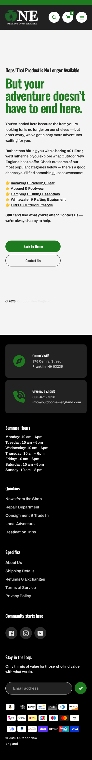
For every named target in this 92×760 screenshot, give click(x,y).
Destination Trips (20, 532)
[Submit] (81, 688)
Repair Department (22, 507)
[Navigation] (81, 17)
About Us (13, 563)
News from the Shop (23, 499)
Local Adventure (20, 524)
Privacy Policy (18, 596)
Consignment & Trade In (27, 515)
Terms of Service (20, 587)
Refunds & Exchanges (25, 579)
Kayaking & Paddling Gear (32, 183)
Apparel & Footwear (27, 188)
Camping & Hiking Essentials (35, 194)
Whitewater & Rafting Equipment (38, 199)
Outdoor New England (33, 301)
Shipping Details (20, 571)
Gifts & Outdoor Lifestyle (32, 205)
